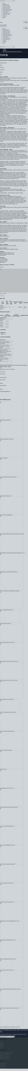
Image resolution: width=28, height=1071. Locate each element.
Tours (4, 50)
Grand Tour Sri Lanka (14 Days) (12, 51)
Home (4, 49)
